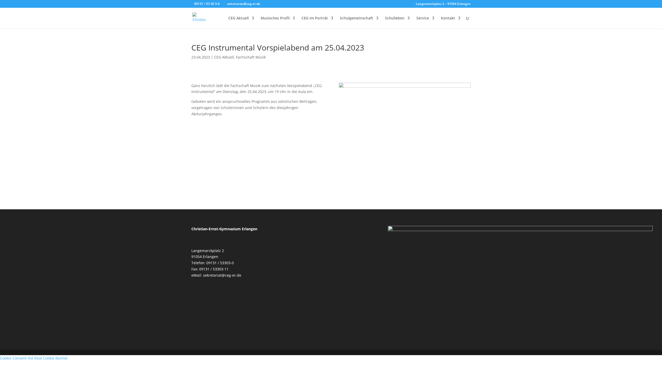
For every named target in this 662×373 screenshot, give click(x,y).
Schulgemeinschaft (356, 18)
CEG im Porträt (315, 18)
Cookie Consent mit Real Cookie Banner (34, 358)
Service (422, 18)
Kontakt (448, 18)
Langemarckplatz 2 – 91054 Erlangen (443, 4)
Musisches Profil (275, 18)
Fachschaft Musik (251, 57)
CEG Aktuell (238, 18)
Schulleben (394, 18)
